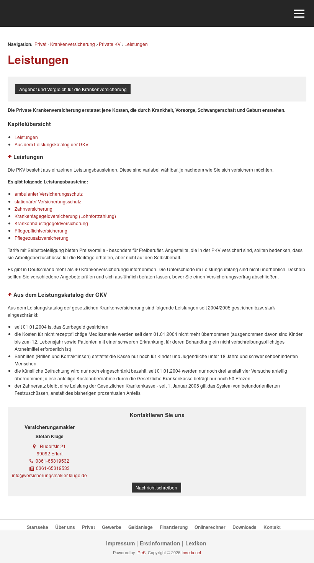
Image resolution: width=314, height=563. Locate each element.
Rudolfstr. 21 (53, 446)
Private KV (110, 44)
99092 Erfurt (49, 453)
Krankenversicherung (72, 44)
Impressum (120, 543)
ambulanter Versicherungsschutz (49, 193)
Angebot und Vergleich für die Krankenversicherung (73, 89)
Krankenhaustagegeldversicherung (51, 223)
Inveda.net (191, 552)
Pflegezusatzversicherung (42, 237)
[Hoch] (10, 157)
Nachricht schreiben (156, 487)
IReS (141, 552)
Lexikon (195, 543)
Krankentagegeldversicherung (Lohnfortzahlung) (65, 216)
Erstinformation (160, 543)
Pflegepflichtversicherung (41, 230)
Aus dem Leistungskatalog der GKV (51, 144)
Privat (40, 44)
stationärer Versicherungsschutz (48, 201)
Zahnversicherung (33, 208)
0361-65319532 (52, 460)
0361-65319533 (53, 468)
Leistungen (136, 44)
